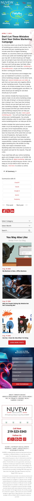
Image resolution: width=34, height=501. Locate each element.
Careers (13, 400)
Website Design (19, 394)
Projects (14, 398)
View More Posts (17, 342)
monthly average (28, 490)
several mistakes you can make (18, 80)
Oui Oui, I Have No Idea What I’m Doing (15, 338)
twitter (8, 211)
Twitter (12, 439)
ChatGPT (17, 182)
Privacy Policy (23, 448)
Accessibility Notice (17, 450)
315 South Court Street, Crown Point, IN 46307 (17, 415)
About (11, 394)
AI (9, 398)
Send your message (22, 384)
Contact (20, 400)
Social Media (26, 396)
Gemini (17, 195)
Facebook (9, 439)
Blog (26, 398)
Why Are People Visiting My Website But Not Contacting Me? (15, 304)
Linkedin (20, 439)
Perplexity (17, 199)
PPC (7, 398)
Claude (17, 187)
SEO (20, 396)
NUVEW (7, 447)
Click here (11, 166)
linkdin (12, 211)
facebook (4, 211)
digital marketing (19, 159)
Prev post (9, 205)
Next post (20, 205)
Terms (14, 448)
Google (16, 439)
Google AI (17, 191)
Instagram (24, 439)
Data (29, 484)
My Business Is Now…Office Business (14, 271)
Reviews (21, 398)
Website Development (10, 396)
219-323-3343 (17, 431)
